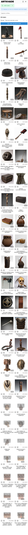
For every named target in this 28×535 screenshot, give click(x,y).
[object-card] (7, 35)
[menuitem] (8, 1)
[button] (25, 2)
